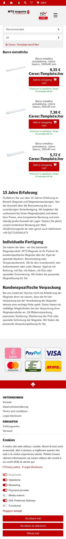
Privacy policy (12, 467)
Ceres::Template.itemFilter (23, 44)
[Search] (25, 3)
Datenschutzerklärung (15, 406)
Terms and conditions (15, 411)
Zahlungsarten (11, 426)
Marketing (14, 485)
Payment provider (19, 490)
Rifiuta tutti (33, 533)
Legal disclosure (12, 415)
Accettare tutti (33, 518)
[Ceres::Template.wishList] (31, 3)
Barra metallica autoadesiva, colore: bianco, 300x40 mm (44, 146)
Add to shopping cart (42, 81)
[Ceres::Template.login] (4, 3)
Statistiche (15, 479)
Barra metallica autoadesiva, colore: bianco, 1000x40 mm (44, 61)
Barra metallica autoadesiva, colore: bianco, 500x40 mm (44, 104)
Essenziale (15, 474)
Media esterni (16, 495)
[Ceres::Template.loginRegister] (12, 3)
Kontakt (7, 402)
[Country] (19, 3)
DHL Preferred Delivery (22, 500)
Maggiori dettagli (12, 510)
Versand (7, 430)
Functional (15, 505)
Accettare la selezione (33, 525)
